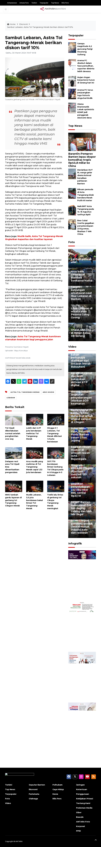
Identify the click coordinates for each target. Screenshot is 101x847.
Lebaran (11, 398)
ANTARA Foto (83, 822)
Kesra (55, 794)
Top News (55, 3)
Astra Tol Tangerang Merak (25, 392)
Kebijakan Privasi (84, 798)
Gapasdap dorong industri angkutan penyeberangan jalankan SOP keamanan (81, 396)
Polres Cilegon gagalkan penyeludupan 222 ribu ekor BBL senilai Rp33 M (80, 488)
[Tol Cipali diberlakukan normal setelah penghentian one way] (13, 419)
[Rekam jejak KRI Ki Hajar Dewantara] (82, 626)
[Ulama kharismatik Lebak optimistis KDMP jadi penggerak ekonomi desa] (72, 108)
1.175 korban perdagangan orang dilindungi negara (81, 693)
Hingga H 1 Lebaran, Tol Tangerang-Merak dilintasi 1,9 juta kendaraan (54, 435)
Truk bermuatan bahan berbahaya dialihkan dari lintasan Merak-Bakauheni (81, 359)
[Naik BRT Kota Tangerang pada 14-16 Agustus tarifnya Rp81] (72, 210)
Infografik (75, 543)
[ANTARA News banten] (53, 9)
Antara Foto (24, 3)
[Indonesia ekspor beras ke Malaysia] (82, 727)
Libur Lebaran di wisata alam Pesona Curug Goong (81, 313)
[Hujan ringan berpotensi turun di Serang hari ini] (72, 81)
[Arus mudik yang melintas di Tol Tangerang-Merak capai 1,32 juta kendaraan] (34, 453)
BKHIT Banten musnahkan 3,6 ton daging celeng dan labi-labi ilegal (81, 508)
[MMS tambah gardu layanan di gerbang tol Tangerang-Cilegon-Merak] (13, 486)
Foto (71, 242)
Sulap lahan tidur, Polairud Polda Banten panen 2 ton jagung (80, 434)
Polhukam (57, 785)
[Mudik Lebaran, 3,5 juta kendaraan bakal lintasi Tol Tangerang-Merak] (34, 486)
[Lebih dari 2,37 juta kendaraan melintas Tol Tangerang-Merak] (34, 419)
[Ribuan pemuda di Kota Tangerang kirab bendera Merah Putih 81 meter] (72, 193)
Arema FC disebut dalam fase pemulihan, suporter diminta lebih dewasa (85, 66)
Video (72, 346)
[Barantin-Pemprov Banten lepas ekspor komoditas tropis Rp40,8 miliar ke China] (82, 141)
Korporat (80, 826)
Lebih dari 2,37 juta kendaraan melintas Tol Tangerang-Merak (33, 433)
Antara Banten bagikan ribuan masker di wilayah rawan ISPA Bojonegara (81, 451)
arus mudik (48, 392)
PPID (78, 831)
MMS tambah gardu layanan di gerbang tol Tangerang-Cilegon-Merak (13, 500)
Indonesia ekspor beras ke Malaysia (81, 745)
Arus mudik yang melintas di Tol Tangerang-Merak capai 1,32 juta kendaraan (34, 467)
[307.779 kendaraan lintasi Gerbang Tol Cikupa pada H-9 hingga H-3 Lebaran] (55, 453)
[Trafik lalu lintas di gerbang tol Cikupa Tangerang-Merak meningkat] (55, 486)
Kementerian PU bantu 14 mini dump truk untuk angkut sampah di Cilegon (82, 416)
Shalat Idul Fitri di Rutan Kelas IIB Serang (81, 332)
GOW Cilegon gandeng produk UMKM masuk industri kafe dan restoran (82, 526)
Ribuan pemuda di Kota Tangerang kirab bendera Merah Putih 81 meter (85, 195)
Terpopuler (44, 3)
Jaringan (80, 785)
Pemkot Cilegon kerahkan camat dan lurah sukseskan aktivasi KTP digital (81, 377)
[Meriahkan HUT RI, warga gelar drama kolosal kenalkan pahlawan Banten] (72, 173)
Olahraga (33, 798)
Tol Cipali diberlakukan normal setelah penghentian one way (12, 433)
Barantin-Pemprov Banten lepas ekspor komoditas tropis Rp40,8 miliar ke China (82, 159)
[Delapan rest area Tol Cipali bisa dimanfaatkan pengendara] (13, 453)
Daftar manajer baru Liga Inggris (82, 594)
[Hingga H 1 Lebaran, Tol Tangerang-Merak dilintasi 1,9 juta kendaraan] (55, 419)
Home (12, 24)
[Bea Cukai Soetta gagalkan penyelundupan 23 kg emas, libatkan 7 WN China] (72, 224)
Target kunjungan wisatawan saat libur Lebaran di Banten (81, 293)
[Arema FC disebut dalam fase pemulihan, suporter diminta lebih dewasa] (72, 64)
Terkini (34, 3)
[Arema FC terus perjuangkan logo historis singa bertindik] (72, 93)
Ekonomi (23, 24)
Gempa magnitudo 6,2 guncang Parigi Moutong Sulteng (84, 49)
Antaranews (12, 3)
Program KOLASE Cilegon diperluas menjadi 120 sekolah (82, 471)
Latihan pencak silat (81, 261)
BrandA (80, 817)
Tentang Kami (83, 803)
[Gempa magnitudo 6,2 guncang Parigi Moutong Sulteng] (72, 47)
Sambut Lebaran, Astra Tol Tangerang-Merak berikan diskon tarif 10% (40, 27)
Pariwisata (34, 794)
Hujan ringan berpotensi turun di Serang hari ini (86, 80)
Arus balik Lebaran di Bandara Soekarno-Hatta (81, 276)
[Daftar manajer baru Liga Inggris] (82, 575)
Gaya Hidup (58, 789)
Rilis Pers (65, 3)
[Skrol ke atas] (95, 840)
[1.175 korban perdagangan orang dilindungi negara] (82, 677)
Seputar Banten (37, 785)
